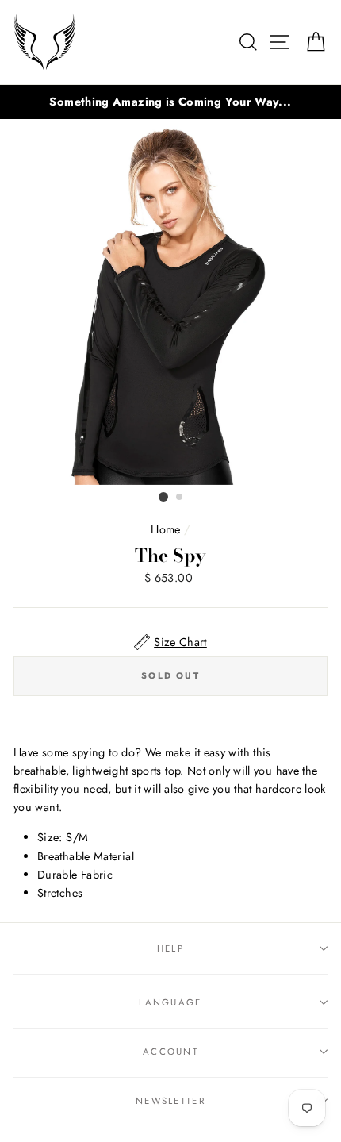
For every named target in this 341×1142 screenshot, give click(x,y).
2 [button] (180, 498)
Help (170, 948)
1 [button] (163, 497)
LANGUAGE (170, 1002)
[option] (170, 102)
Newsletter (170, 1100)
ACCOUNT (170, 1051)
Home (165, 529)
